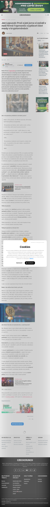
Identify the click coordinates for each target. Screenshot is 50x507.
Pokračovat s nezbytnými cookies (37, 242)
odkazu (31, 258)
